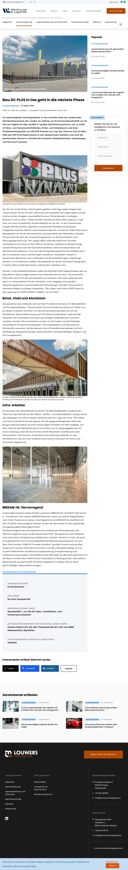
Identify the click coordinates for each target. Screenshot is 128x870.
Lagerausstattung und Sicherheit (51, 22)
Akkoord (113, 866)
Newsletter (77, 11)
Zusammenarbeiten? (94, 11)
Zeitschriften (41, 11)
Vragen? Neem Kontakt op (102, 754)
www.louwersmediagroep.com (109, 848)
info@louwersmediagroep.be (108, 835)
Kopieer (68, 668)
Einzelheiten (112, 861)
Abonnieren (108, 168)
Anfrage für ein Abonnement (41, 788)
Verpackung (110, 22)
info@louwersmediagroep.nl (108, 798)
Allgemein (7, 22)
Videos (65, 11)
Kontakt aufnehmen (43, 794)
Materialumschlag (79, 22)
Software (96, 22)
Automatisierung (24, 22)
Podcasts (54, 11)
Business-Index (116, 11)
